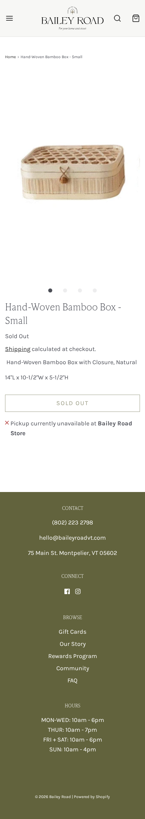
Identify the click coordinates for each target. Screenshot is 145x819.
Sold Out (72, 403)
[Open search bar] (117, 18)
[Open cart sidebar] (135, 18)
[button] (72, 174)
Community (72, 668)
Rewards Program (72, 656)
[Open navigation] (9, 18)
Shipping (17, 349)
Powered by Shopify (92, 796)
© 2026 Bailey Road (53, 796)
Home (10, 56)
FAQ (72, 680)
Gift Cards (72, 631)
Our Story (73, 644)
